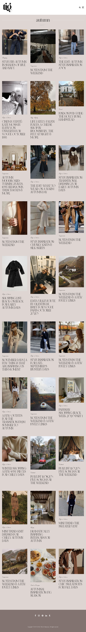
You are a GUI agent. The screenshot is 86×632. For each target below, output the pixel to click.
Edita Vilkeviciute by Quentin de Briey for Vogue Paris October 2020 (43, 307)
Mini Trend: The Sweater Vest (69, 525)
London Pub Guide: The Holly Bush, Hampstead (71, 116)
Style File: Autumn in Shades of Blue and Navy (14, 65)
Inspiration (33, 66)
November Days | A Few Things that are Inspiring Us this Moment (14, 364)
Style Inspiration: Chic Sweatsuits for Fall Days (71, 584)
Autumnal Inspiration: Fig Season (40, 592)
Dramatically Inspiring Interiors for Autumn (40, 536)
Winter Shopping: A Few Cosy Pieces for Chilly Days (14, 471)
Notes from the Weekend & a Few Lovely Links (70, 297)
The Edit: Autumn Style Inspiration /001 (70, 65)
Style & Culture (63, 57)
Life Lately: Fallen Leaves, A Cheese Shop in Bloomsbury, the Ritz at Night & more (42, 129)
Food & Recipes (35, 585)
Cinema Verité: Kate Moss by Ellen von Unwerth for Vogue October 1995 (13, 129)
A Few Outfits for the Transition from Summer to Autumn (13, 422)
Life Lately (34, 117)
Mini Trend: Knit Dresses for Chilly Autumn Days (13, 536)
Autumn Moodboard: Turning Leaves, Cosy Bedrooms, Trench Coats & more (12, 185)
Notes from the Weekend (41, 71)
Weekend (32, 472)
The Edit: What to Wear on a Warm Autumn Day (42, 189)
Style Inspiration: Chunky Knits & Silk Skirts (42, 245)
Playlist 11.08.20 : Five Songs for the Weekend (41, 480)
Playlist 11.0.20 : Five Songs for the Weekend (69, 471)
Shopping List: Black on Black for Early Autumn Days (12, 303)
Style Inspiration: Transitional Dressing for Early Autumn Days (71, 184)
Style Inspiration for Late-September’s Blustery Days (42, 364)
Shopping (4, 57)
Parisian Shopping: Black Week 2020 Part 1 (71, 413)
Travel (60, 109)
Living (32, 527)
